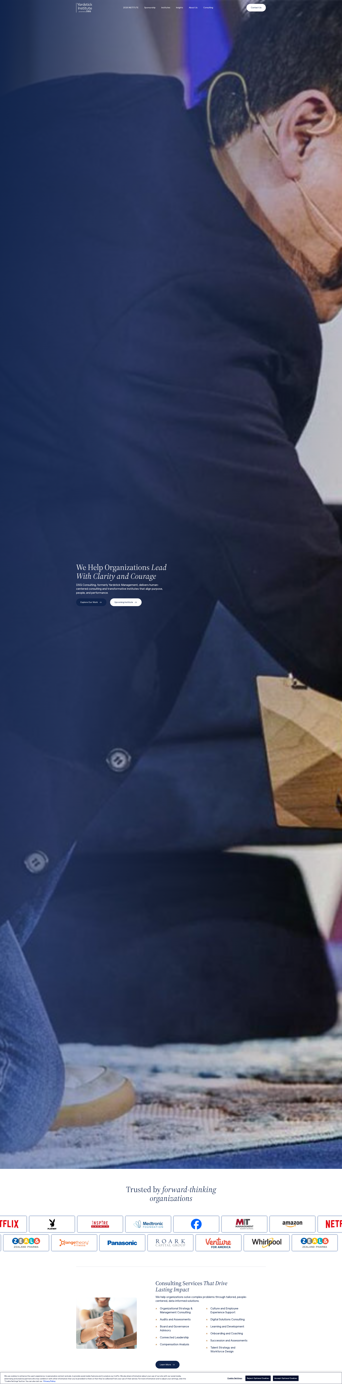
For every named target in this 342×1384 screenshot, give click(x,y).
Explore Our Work (89, 602)
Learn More (165, 1365)
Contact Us (256, 8)
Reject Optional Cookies (258, 1378)
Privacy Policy (49, 1381)
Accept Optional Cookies (285, 1378)
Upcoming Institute (123, 602)
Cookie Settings (234, 1378)
